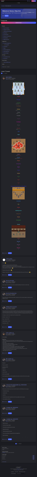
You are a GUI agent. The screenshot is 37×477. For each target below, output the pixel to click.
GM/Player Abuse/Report (7, 31)
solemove (3, 452)
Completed (7, 44)
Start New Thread (18, 22)
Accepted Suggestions (7, 43)
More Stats (4, 461)
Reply (10, 287)
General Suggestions (6, 49)
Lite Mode (12, 471)
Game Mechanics (6, 51)
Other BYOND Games (6, 62)
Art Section (5, 58)
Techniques (5, 46)
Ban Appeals (5, 37)
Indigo (7, 79)
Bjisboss (7, 282)
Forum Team (16, 471)
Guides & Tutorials (6, 29)
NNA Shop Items (6, 39)
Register (6, 15)
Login (3, 15)
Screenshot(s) (5, 34)
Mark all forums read (22, 471)
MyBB (18, 469)
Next (5, 73)
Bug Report (5, 32)
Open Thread (5, 287)
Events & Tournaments (7, 36)
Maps (4, 48)
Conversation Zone (6, 56)
